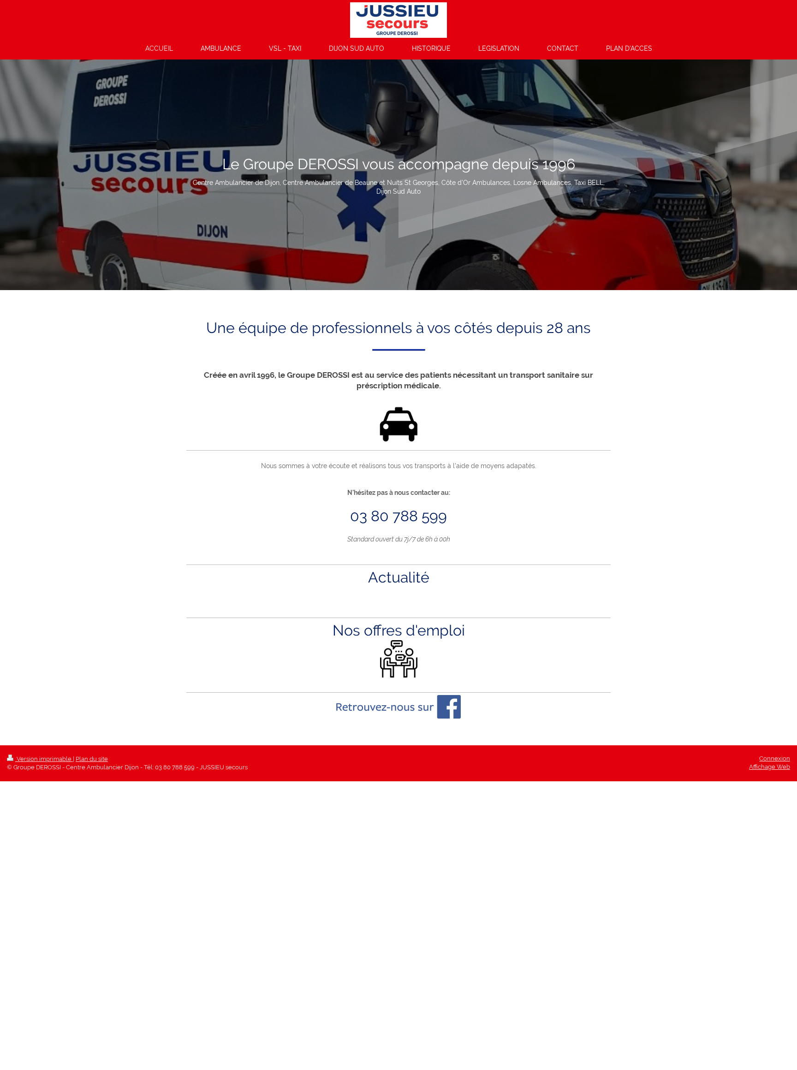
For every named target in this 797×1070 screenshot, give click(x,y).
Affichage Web (769, 766)
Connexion (774, 758)
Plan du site (92, 758)
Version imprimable (44, 758)
